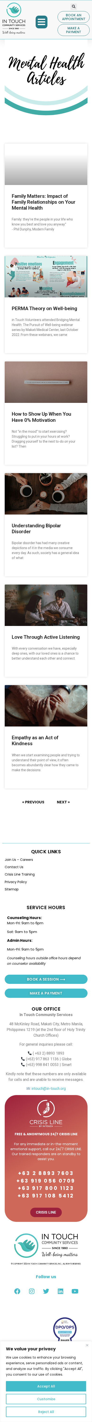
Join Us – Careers (19, 859)
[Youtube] (75, 1291)
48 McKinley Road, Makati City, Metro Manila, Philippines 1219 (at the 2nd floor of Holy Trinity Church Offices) (46, 1030)
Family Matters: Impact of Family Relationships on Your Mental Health (43, 202)
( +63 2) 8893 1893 (48, 1053)
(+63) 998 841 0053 (42, 1064)
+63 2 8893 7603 (46, 1173)
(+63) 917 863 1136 (42, 1059)
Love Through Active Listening (46, 637)
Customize (46, 1399)
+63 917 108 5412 (46, 1195)
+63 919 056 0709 (46, 1180)
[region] (46, 1381)
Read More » (21, 240)
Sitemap (12, 889)
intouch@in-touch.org (48, 1088)
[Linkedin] (60, 1291)
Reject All (46, 1411)
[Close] (87, 1345)
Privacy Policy (16, 882)
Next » (63, 802)
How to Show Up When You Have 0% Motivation (41, 417)
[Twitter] (46, 1291)
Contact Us (14, 867)
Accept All (46, 1386)
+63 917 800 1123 (46, 1188)
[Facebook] (17, 1291)
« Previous (33, 802)
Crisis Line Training (20, 874)
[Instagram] (31, 1291)
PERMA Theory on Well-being (44, 308)
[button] (41, 22)
